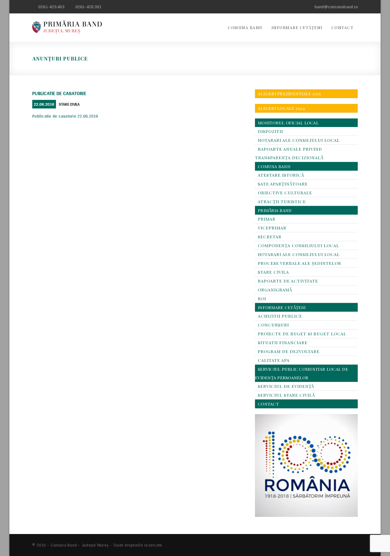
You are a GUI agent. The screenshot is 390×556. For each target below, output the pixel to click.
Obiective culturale (285, 193)
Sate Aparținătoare (283, 184)
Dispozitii (270, 131)
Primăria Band (275, 210)
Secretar (270, 236)
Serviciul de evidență (286, 386)
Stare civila (69, 104)
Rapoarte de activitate (288, 281)
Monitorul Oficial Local (288, 123)
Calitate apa (274, 360)
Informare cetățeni (297, 27)
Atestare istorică (281, 175)
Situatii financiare (282, 342)
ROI (262, 298)
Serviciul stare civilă (286, 395)
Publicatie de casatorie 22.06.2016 (65, 116)
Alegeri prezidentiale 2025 (289, 93)
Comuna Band (245, 27)
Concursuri (273, 325)
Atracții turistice (282, 201)
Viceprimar (272, 228)
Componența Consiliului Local (298, 245)
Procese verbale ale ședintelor (299, 263)
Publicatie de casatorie (59, 93)
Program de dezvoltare (288, 351)
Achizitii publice (280, 316)
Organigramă (275, 290)
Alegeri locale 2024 (281, 108)
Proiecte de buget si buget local (302, 334)
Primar (267, 219)
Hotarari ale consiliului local (299, 140)
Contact (342, 27)
